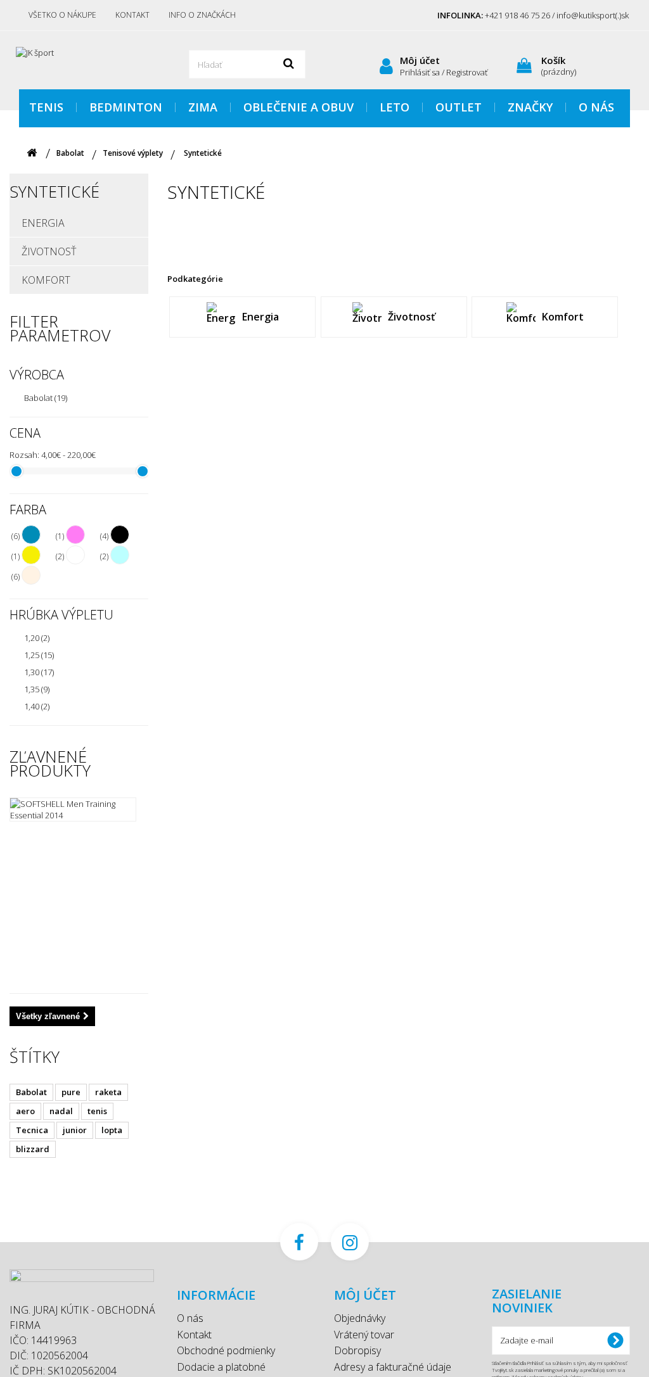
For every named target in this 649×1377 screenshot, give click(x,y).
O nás (190, 1318)
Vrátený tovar (364, 1335)
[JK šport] (88, 58)
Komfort (46, 280)
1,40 (36, 706)
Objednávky (359, 1318)
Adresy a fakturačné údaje (392, 1367)
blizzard (32, 1149)
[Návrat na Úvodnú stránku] (32, 153)
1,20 (36, 638)
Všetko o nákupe (62, 15)
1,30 (39, 672)
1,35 (36, 689)
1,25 (39, 655)
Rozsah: (24, 454)
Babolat (45, 397)
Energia (43, 223)
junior (75, 1130)
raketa (108, 1092)
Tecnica (32, 1130)
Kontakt (132, 15)
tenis (97, 1111)
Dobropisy (357, 1350)
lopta (111, 1130)
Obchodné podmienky (226, 1350)
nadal (61, 1111)
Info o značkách (202, 15)
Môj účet (420, 60)
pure (70, 1092)
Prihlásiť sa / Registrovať (443, 72)
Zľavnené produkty (50, 763)
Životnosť (49, 251)
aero (25, 1111)
